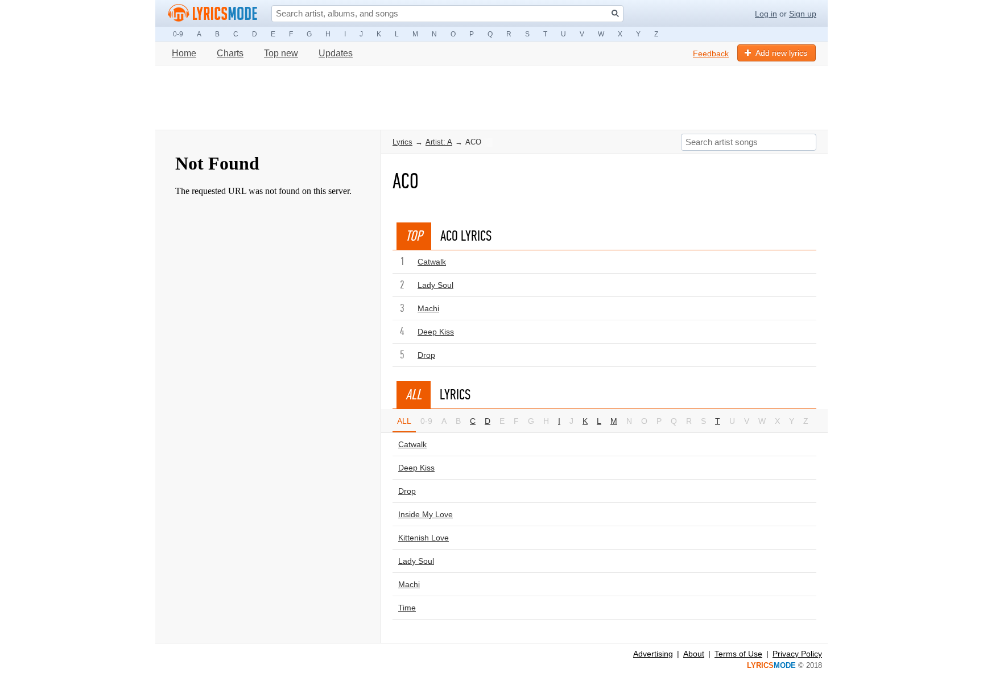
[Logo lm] (213, 13)
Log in (766, 13)
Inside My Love (425, 514)
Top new (281, 53)
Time (407, 607)
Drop (426, 355)
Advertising (653, 653)
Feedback (711, 53)
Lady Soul (435, 285)
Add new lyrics (781, 52)
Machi (428, 308)
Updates (336, 53)
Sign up (802, 13)
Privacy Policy (797, 653)
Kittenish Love (423, 537)
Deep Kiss (436, 331)
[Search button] (615, 13)
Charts (230, 53)
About (693, 653)
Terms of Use (738, 653)
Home (184, 53)
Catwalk (432, 261)
